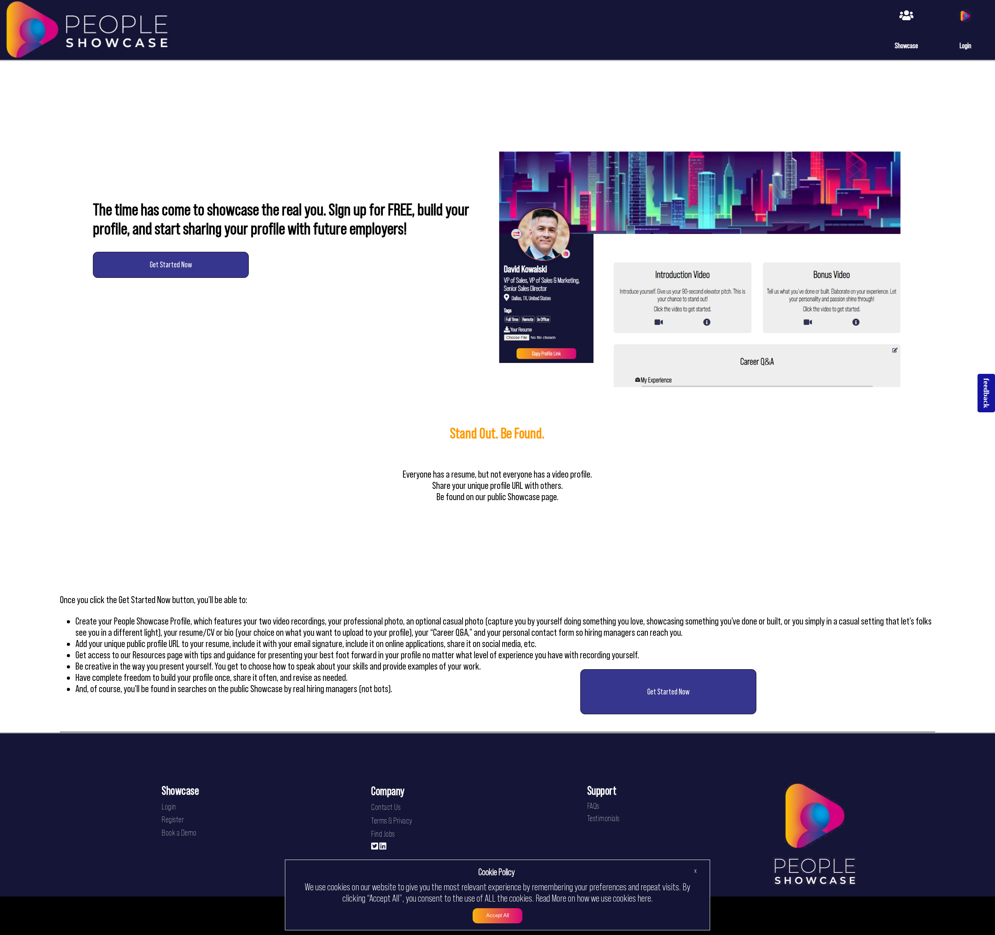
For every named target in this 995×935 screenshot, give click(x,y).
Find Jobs (383, 833)
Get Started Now (171, 264)
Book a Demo (179, 832)
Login (169, 806)
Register (173, 819)
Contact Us (385, 806)
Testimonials (603, 818)
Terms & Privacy (391, 820)
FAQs (593, 805)
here (644, 898)
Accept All (497, 916)
